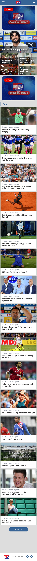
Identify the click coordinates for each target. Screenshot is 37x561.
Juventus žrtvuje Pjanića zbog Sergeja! (15, 130)
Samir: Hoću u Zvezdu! (12, 439)
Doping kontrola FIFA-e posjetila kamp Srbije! (17, 328)
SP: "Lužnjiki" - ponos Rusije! (15, 465)
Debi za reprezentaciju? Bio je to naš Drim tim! (17, 159)
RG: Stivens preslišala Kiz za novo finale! (17, 216)
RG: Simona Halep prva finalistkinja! (18, 412)
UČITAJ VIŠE (19, 529)
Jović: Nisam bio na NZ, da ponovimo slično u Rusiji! (14, 493)
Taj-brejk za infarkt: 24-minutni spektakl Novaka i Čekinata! (16, 187)
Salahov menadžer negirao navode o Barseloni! (18, 385)
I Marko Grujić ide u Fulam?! (14, 272)
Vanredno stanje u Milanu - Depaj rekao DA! (17, 356)
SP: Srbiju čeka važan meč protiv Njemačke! (17, 299)
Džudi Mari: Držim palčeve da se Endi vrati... (16, 522)
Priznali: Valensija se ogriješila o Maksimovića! (16, 244)
